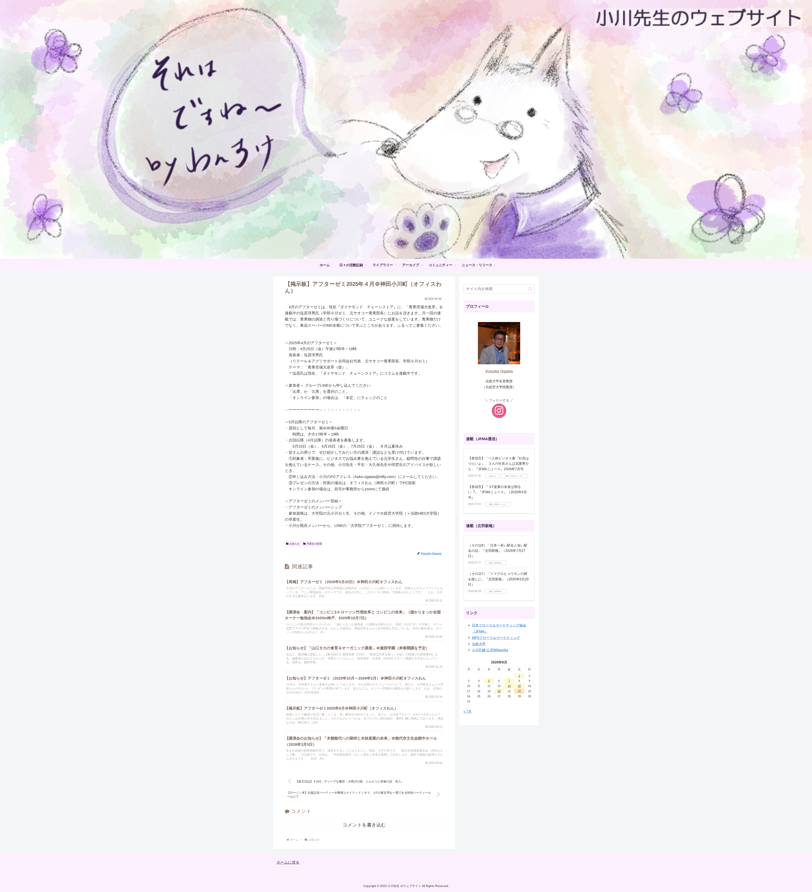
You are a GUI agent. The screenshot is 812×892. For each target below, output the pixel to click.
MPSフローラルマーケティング (496, 638)
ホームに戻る (288, 862)
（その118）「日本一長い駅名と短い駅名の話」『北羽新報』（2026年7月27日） (497, 551)
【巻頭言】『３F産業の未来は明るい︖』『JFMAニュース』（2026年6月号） (497, 492)
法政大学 (479, 644)
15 (519, 686)
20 (499, 691)
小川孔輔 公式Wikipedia (490, 650)
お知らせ (294, 543)
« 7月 (468, 711)
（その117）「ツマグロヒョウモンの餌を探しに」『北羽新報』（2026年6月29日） (498, 579)
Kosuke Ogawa (499, 371)
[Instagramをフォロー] (499, 410)
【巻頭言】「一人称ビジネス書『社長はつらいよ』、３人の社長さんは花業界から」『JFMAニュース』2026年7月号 (498, 463)
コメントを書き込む (364, 825)
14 (509, 686)
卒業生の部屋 (314, 543)
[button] (530, 288)
